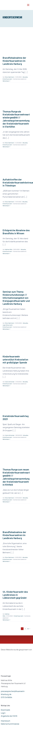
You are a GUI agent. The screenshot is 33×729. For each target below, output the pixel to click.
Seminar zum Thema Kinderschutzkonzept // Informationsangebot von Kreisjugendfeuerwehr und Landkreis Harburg (16, 297)
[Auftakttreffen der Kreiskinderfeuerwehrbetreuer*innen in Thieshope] (16, 164)
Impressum (5, 721)
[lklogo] (9, 2)
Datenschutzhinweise (10, 724)
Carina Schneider (10, 382)
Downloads (5, 710)
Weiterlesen (6, 81)
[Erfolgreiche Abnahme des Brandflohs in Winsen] (16, 219)
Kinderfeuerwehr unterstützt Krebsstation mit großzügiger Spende (15, 359)
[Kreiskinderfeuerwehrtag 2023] (16, 402)
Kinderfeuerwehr (7, 79)
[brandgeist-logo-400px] (14, 654)
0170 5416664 (6, 697)
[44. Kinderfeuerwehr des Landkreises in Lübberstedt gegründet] (16, 578)
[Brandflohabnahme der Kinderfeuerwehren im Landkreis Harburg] (16, 43)
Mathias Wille (8, 249)
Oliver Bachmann (9, 77)
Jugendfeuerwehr (7, 325)
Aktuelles (25, 77)
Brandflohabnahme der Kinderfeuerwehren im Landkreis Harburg (14, 60)
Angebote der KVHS (9, 716)
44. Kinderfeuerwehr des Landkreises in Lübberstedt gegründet (15, 594)
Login (3, 713)
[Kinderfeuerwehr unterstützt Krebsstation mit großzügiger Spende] (16, 344)
